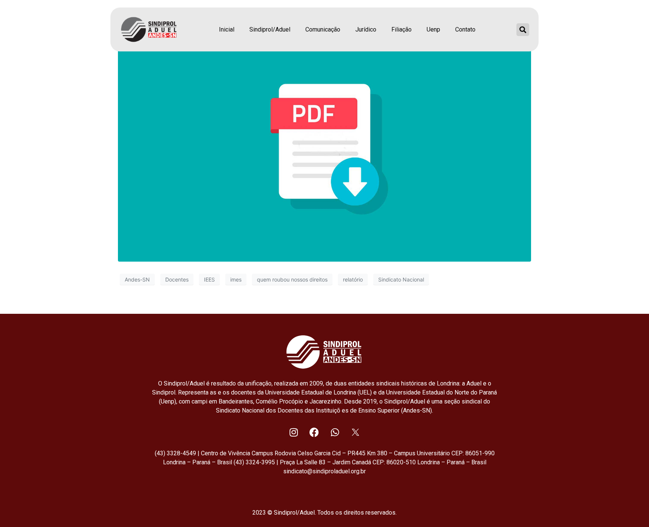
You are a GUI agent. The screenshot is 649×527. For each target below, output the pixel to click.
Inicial (226, 29)
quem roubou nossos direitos (292, 279)
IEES (209, 279)
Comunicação (322, 29)
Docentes (177, 279)
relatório (353, 279)
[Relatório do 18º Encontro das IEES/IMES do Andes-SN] (324, 145)
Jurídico (365, 29)
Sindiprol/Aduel (269, 29)
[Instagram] (293, 432)
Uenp (433, 29)
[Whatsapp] (335, 432)
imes (235, 279)
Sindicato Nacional (401, 279)
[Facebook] (314, 432)
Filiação (401, 29)
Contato (465, 29)
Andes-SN (137, 279)
